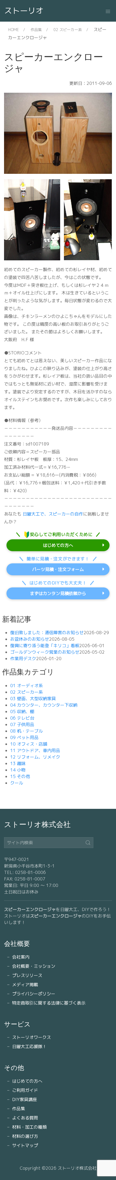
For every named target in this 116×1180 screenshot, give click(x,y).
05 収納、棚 (22, 711)
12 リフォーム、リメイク (35, 757)
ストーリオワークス (31, 1037)
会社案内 (20, 957)
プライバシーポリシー (33, 994)
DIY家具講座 (24, 1099)
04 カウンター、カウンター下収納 (43, 705)
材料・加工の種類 (29, 1127)
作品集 (36, 29)
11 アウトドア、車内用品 (35, 750)
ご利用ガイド (25, 1090)
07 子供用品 (22, 724)
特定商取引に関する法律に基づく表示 (49, 1003)
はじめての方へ (58, 545)
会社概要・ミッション (33, 966)
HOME (13, 29)
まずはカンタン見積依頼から (58, 593)
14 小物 (18, 770)
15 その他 (20, 776)
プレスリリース (27, 975)
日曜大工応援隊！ (29, 1046)
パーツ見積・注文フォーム (58, 569)
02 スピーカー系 (67, 29)
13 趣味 (18, 763)
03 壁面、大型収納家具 (33, 699)
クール (16, 783)
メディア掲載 (25, 985)
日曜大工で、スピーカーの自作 (52, 514)
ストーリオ (23, 10)
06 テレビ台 (22, 718)
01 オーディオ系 (26, 686)
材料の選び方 (25, 1136)
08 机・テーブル (26, 731)
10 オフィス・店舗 (28, 744)
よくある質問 (25, 1118)
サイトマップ (25, 1145)
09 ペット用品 (24, 737)
